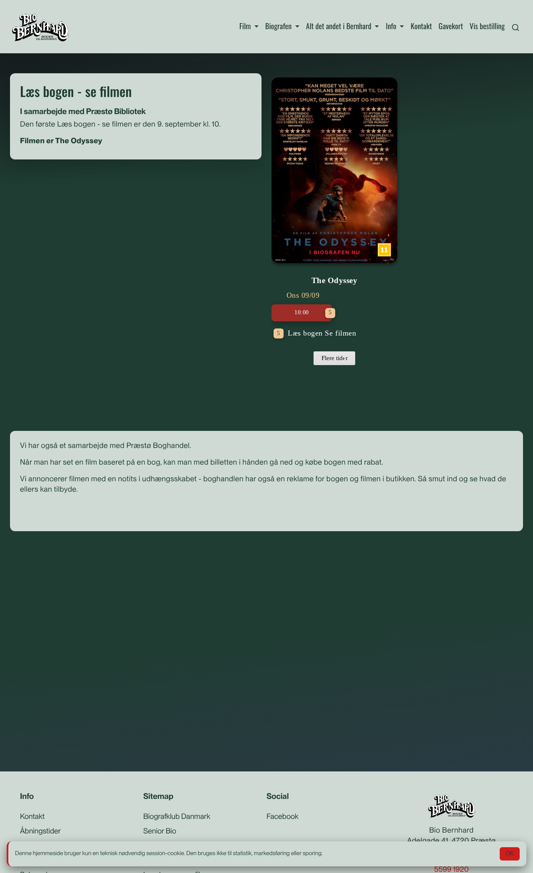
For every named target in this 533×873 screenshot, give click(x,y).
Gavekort (450, 26)
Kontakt (421, 26)
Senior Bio (159, 831)
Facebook (282, 816)
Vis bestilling (487, 26)
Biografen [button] (279, 26)
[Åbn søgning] (515, 26)
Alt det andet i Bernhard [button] (339, 26)
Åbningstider (40, 831)
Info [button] (392, 26)
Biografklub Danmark (176, 816)
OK (510, 853)
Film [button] (246, 26)
